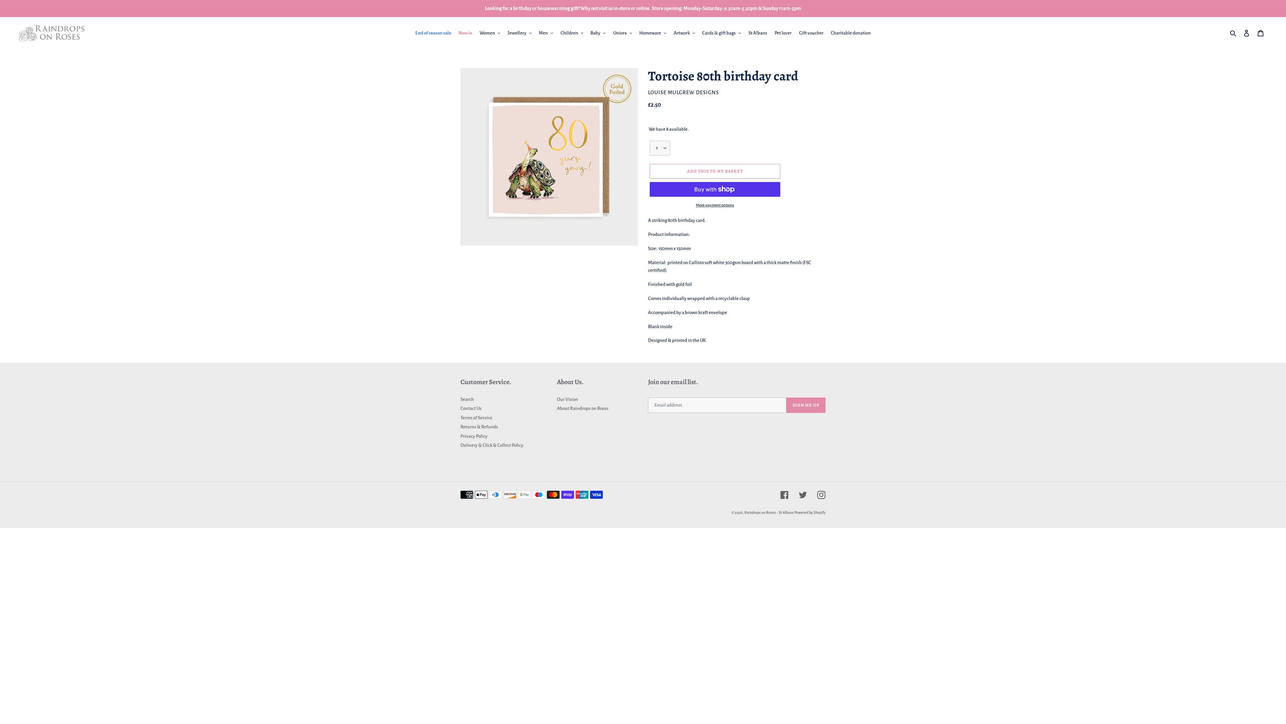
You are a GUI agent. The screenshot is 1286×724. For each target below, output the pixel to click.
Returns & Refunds (479, 426)
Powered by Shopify (810, 512)
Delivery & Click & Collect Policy (491, 445)
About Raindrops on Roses (583, 408)
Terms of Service (476, 417)
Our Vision (567, 399)
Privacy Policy (474, 436)
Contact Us (471, 408)
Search (467, 399)
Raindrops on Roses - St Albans (769, 512)
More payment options (715, 205)
